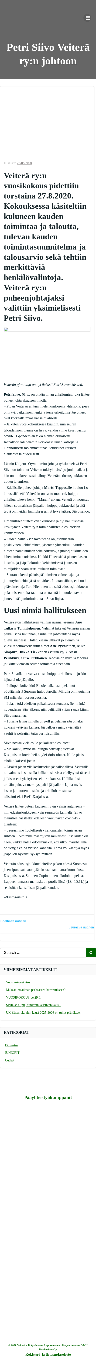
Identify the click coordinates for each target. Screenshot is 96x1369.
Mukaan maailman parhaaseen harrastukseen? (35, 990)
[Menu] (87, 18)
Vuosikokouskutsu (18, 982)
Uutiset (9, 1060)
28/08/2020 (24, 163)
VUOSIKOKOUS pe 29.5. (23, 997)
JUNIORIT (12, 1052)
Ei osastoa (11, 1045)
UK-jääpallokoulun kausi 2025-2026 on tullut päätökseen (43, 1012)
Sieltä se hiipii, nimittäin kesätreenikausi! (33, 1005)
